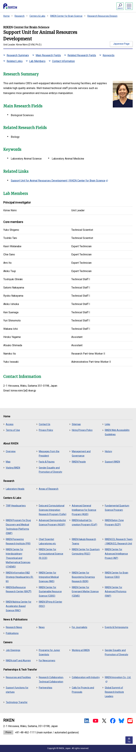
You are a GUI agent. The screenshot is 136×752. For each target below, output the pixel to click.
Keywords (108, 55)
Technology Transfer (17, 702)
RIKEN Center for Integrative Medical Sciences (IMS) (49, 577)
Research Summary (18, 55)
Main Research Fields (48, 55)
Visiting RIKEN (13, 467)
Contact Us (44, 424)
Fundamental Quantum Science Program (117, 507)
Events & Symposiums (116, 627)
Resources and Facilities (18, 677)
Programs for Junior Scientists (49, 652)
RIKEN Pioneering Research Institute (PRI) (18, 541)
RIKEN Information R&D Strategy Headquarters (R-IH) (20, 577)
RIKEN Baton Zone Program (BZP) (114, 522)
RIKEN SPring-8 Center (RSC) (50, 603)
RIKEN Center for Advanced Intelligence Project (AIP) (116, 553)
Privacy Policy (46, 430)
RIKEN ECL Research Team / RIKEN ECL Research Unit (119, 541)
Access (9, 424)
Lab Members (37, 61)
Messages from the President (49, 453)
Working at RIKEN (81, 650)
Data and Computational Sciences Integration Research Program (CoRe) (52, 510)
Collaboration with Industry (86, 677)
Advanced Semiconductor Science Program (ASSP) (52, 522)
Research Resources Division (102, 16)
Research (20, 16)
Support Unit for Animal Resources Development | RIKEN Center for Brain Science (58, 180)
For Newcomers (47, 660)
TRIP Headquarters (16, 505)
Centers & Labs (37, 16)
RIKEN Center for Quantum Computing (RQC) (86, 551)
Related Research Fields (82, 55)
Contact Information (63, 61)
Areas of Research (48, 488)
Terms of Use (13, 430)
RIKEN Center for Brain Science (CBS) (116, 574)
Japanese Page (121, 43)
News (42, 627)
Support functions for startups (17, 689)
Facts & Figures (47, 461)
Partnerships (45, 687)
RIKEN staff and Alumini (18, 660)
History (108, 451)
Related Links (15, 61)
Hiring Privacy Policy (82, 430)
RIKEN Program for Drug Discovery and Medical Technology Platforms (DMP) (18, 527)
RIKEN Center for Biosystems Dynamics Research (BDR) (83, 577)
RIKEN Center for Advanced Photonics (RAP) (115, 591)
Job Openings (13, 650)
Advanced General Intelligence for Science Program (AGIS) (84, 510)
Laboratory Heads (15, 488)
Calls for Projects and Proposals (83, 689)
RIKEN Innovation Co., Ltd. (118, 677)
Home (6, 16)
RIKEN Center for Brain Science (66, 16)
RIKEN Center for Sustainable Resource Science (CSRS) (50, 591)
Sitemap (76, 424)
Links (107, 424)
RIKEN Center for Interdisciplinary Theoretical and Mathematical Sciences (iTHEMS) (18, 558)
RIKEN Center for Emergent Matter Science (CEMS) (85, 591)
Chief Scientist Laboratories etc (47, 541)
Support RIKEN (112, 461)
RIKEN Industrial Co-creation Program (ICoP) (84, 522)
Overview (11, 451)
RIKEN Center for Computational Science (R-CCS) (51, 553)
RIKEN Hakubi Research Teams (84, 541)
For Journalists (79, 627)
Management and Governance (81, 453)
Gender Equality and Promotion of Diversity (50, 469)
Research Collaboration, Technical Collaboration (51, 679)
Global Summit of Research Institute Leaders (114, 692)
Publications (12, 633)
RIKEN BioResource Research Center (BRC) (18, 589)
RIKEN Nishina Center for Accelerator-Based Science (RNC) (18, 606)
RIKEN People (79, 461)
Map (8, 461)
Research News (14, 627)
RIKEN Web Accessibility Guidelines (117, 432)
